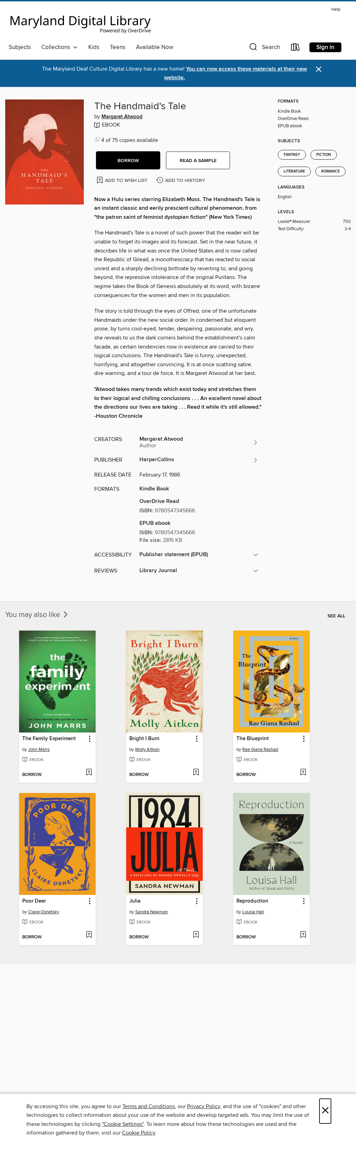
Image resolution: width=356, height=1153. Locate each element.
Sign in (325, 47)
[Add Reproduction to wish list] (303, 935)
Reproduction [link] (252, 901)
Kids (93, 47)
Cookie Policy (138, 1132)
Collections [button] (57, 47)
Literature (294, 171)
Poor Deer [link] (34, 901)
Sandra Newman (151, 912)
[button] (264, 48)
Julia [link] (134, 901)
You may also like (33, 614)
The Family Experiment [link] (49, 739)
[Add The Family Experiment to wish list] (88, 772)
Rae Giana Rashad (260, 749)
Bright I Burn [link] (144, 739)
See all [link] (336, 616)
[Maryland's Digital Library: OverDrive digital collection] (80, 22)
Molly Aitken (147, 749)
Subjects (20, 47)
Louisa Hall (253, 912)
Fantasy (292, 154)
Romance (330, 171)
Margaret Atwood (122, 117)
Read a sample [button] (198, 161)
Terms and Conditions (148, 1106)
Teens (118, 47)
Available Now (154, 47)
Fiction (323, 154)
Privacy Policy (203, 1106)
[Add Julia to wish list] (196, 935)
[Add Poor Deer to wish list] (88, 935)
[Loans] (295, 48)
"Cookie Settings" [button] (123, 1124)
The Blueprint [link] (252, 739)
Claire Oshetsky (43, 912)
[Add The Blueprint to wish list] (303, 772)
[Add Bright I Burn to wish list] (196, 772)
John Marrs (39, 749)
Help (335, 9)
